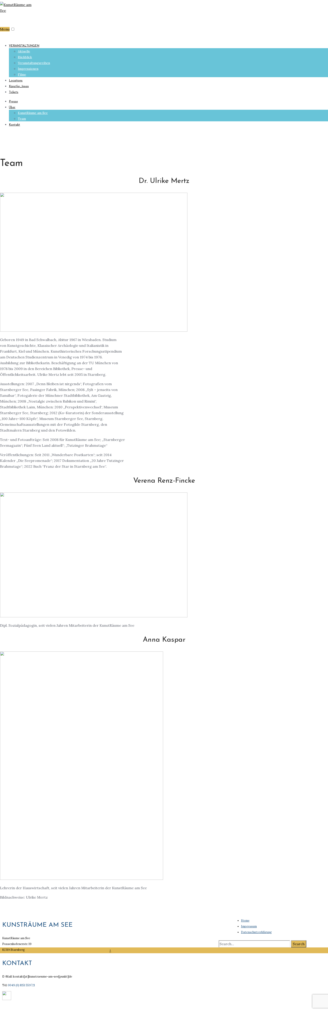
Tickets (13, 92)
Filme (22, 74)
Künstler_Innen (19, 86)
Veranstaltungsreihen (34, 63)
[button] (12, 29)
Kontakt (14, 124)
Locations (16, 80)
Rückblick (25, 57)
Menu (5, 29)
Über (12, 107)
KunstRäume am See (33, 113)
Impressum (249, 926)
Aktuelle (24, 51)
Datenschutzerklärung (256, 932)
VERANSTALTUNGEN (24, 45)
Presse (13, 101)
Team (22, 119)
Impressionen (28, 69)
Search (299, 944)
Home (245, 920)
